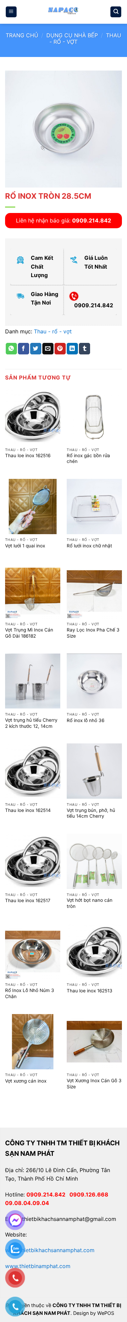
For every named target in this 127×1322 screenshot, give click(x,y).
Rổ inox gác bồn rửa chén (88, 458)
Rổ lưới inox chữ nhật (89, 545)
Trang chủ (22, 35)
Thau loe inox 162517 (27, 900)
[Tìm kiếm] (115, 12)
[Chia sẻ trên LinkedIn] (72, 348)
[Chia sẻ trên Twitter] (35, 348)
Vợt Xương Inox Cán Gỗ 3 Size (94, 1083)
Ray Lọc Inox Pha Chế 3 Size (93, 633)
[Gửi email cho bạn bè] (48, 348)
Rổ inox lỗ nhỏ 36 (85, 720)
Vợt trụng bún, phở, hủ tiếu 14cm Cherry (91, 813)
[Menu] (11, 12)
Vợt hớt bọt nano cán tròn (89, 903)
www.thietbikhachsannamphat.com (49, 1250)
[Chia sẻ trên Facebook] (23, 348)
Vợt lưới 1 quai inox (25, 545)
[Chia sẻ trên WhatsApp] (11, 348)
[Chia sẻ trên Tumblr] (84, 348)
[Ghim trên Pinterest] (60, 348)
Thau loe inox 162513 (89, 990)
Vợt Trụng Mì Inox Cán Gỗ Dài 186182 (29, 633)
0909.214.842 (47, 1194)
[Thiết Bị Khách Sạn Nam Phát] (64, 12)
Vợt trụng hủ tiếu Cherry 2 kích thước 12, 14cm (31, 723)
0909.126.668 (90, 1194)
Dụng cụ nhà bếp (72, 35)
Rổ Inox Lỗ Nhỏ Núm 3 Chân (29, 993)
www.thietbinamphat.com (37, 1266)
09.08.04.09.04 (27, 1203)
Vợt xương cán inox (25, 1081)
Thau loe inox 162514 (28, 810)
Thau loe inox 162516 (27, 455)
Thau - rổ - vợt (53, 331)
